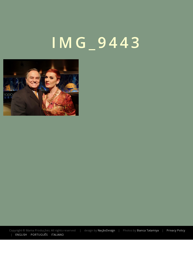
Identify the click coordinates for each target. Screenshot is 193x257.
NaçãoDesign (106, 230)
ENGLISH (21, 234)
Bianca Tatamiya (148, 230)
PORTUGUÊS (39, 234)
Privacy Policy (176, 230)
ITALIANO (57, 234)
